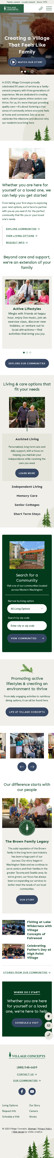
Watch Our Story (32, 62)
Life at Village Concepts (27, 712)
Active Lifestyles (27, 309)
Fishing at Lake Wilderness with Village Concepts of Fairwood (39, 930)
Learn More (27, 473)
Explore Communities (21, 228)
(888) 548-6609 (27, 1067)
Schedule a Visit (27, 1022)
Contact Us (25, 1074)
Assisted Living (27, 439)
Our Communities (25, 1080)
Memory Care (27, 496)
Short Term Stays (27, 514)
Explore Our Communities (27, 363)
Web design (18, 1131)
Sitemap (32, 1128)
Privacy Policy (45, 1128)
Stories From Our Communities (25, 972)
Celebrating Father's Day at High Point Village (39, 952)
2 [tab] (25, 71)
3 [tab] (28, 71)
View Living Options (20, 235)
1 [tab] (21, 71)
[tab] (27, 439)
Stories (33, 1116)
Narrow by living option (21, 601)
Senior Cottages (27, 505)
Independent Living (27, 487)
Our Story (27, 899)
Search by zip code (18, 617)
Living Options (10, 1105)
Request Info (15, 242)
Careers (33, 1111)
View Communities (24, 638)
